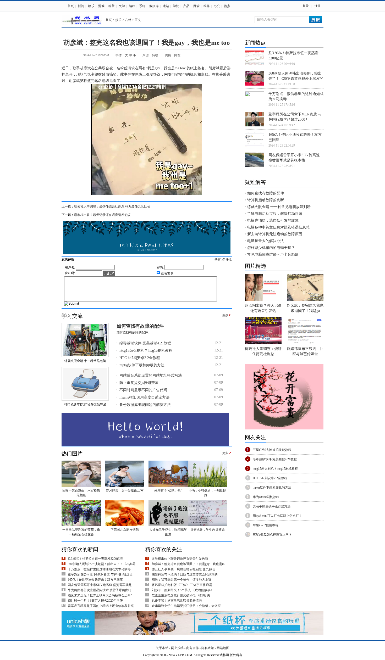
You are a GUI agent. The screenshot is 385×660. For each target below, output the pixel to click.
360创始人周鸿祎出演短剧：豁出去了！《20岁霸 (101, 564)
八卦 (128, 20)
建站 (166, 6)
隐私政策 (207, 648)
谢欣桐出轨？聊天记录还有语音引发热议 (102, 215)
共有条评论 (223, 259)
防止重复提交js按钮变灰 (138, 383)
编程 (132, 6)
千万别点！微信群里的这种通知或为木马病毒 (99, 569)
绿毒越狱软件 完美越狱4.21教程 (145, 343)
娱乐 (91, 6)
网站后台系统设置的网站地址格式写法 (150, 375)
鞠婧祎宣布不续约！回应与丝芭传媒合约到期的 (185, 574)
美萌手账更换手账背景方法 (271, 506)
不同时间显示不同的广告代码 (143, 390)
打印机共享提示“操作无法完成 (85, 404)
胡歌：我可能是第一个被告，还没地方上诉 (181, 579)
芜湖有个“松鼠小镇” (168, 490)
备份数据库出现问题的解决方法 (145, 405)
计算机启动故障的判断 (265, 200)
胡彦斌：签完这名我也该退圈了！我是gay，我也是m (188, 564)
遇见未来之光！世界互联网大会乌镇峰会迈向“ (100, 595)
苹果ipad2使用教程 (265, 525)
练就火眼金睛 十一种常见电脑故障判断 (279, 207)
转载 (155, 55)
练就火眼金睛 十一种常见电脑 (85, 361)
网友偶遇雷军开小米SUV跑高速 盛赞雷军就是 (100, 585)
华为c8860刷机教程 (266, 497)
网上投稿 (177, 648)
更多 (225, 315)
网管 (196, 6)
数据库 (154, 6)
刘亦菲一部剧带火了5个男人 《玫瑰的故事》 (183, 590)
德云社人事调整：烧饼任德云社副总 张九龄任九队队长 (112, 206)
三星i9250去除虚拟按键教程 (272, 450)
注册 (318, 6)
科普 (111, 6)
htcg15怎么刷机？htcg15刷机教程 (145, 351)
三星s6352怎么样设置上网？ (272, 534)
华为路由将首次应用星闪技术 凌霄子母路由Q (99, 590)
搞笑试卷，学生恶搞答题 (207, 530)
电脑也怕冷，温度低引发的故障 (273, 220)
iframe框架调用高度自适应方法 (144, 397)
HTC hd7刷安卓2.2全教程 (139, 358)
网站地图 (223, 648)
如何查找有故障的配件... (133, 332)
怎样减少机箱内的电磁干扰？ (271, 248)
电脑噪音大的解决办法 (265, 241)
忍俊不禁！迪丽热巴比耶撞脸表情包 (177, 600)
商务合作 (192, 648)
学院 (176, 6)
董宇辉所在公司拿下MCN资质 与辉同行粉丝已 (100, 574)
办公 (217, 6)
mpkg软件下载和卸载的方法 (141, 365)
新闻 (81, 6)
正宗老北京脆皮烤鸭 (125, 530)
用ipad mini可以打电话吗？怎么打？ (277, 516)
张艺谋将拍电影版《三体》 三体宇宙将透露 (182, 585)
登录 (305, 6)
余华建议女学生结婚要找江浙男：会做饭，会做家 (186, 606)
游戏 (101, 6)
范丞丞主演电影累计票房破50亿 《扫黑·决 (181, 595)
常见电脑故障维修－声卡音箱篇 (273, 254)
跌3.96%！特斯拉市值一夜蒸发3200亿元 (95, 559)
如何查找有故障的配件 (140, 326)
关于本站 (162, 648)
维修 (207, 6)
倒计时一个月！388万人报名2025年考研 (95, 600)
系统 (142, 6)
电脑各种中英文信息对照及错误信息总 (278, 227)
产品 (186, 6)
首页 (71, 6)
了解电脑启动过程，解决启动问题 (274, 214)
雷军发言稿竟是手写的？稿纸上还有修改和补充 (101, 606)
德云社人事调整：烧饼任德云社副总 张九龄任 (183, 569)
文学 (122, 6)
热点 (227, 6)
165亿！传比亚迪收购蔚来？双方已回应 (95, 579)
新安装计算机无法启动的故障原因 (274, 234)
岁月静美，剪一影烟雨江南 (125, 490)
